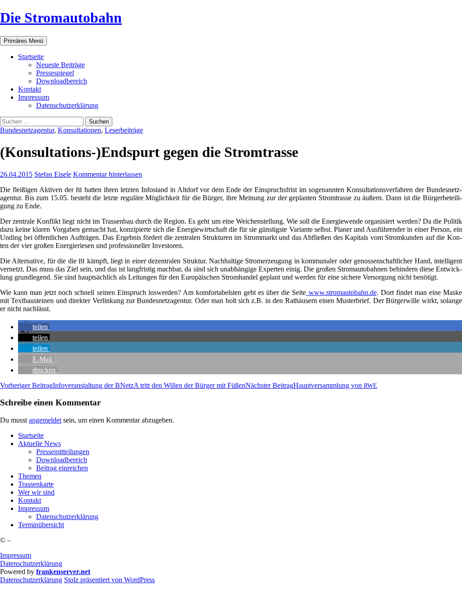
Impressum (15, 555)
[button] (34, 327)
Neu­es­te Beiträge (60, 65)
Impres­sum (33, 97)
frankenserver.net (63, 571)
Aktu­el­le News (39, 443)
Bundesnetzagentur (27, 130)
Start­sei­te (31, 56)
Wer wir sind (36, 492)
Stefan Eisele (52, 174)
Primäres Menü (23, 40)
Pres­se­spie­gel (55, 73)
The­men (30, 476)
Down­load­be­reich (61, 81)
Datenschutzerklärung (31, 563)
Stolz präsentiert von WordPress (109, 580)
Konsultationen (79, 130)
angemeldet (45, 420)
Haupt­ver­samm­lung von (311, 385)
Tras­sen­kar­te (36, 484)
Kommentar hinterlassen (107, 174)
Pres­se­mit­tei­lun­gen (62, 451)
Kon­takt (29, 89)
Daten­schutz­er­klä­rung (67, 105)
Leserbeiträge (124, 130)
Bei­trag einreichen (62, 468)
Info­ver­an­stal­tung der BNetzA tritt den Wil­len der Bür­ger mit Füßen (122, 385)
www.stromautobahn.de (341, 292)
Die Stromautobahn (61, 17)
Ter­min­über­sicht (41, 525)
